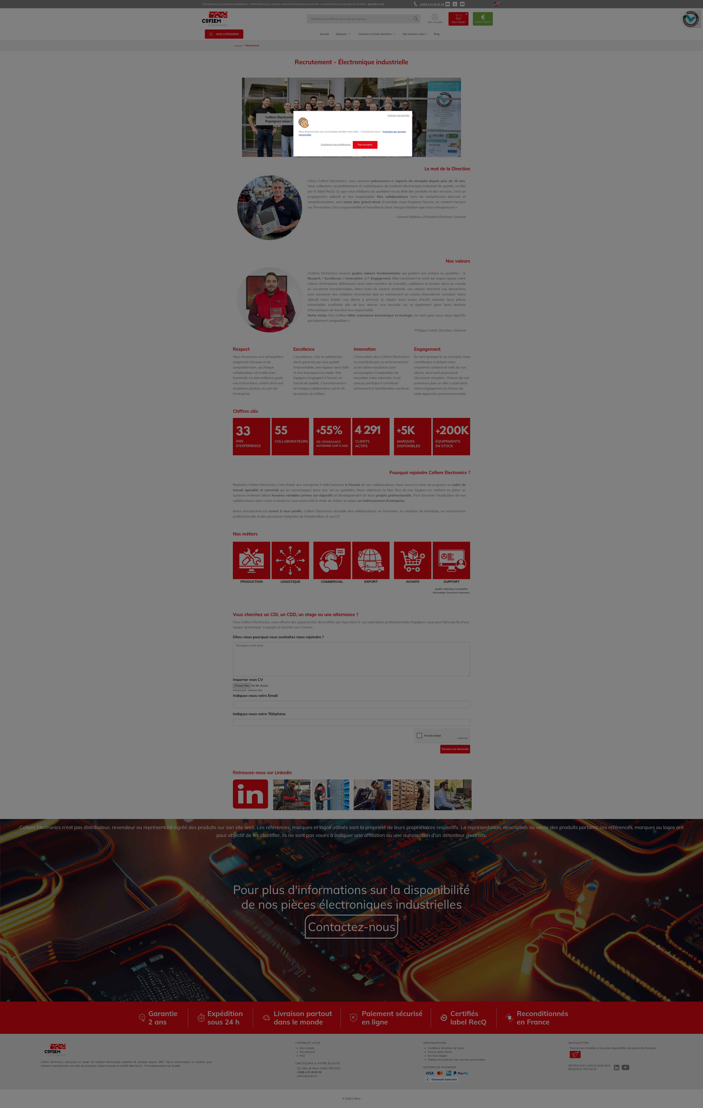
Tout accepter (365, 144)
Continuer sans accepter (399, 115)
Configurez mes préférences (336, 144)
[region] (352, 134)
